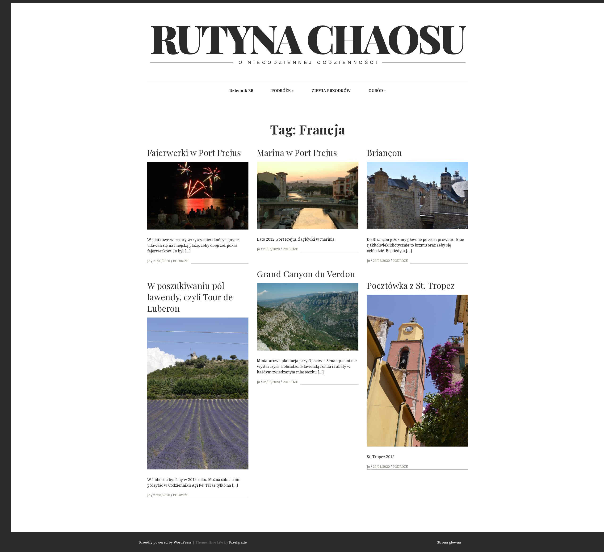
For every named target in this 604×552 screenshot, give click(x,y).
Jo (149, 261)
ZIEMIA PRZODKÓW (331, 90)
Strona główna (449, 542)
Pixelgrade (238, 542)
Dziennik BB (241, 90)
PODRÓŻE (281, 90)
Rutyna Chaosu (307, 38)
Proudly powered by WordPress (165, 542)
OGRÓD (376, 90)
